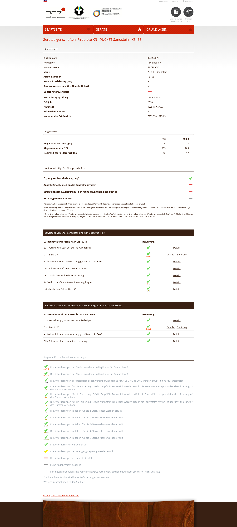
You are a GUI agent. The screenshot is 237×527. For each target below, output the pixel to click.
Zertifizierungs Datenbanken (176, 20)
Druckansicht (58, 495)
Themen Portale (188, 20)
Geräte (101, 29)
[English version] (45, 2)
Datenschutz (176, 1)
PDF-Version (72, 495)
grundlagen (156, 29)
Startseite (53, 29)
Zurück (46, 495)
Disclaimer (189, 1)
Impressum (163, 1)
